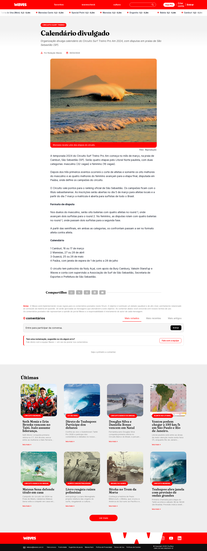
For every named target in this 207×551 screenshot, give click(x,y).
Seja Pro (169, 5)
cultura (117, 4)
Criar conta (181, 4)
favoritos (59, 4)
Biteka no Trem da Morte (122, 490)
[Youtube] (171, 538)
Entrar (190, 4)
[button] (71, 292)
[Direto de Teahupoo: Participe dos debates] (82, 415)
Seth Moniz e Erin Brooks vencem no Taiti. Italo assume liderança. (36, 426)
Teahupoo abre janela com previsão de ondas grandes (168, 492)
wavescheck (88, 4)
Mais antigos (175, 318)
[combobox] (143, 5)
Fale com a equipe (170, 340)
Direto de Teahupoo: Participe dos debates (81, 425)
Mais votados (132, 318)
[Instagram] (162, 538)
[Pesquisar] (152, 4)
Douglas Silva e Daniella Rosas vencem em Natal (122, 425)
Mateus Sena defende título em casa (38, 490)
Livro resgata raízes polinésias (80, 490)
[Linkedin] (179, 538)
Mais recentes (153, 318)
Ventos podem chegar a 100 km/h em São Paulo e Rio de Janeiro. (166, 426)
